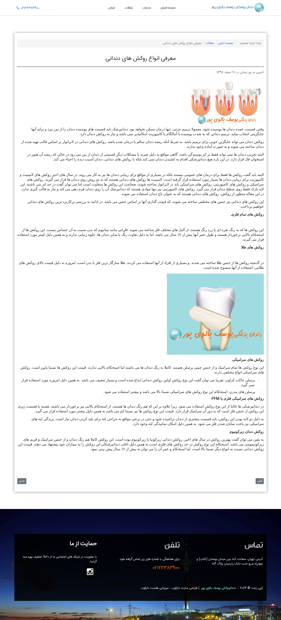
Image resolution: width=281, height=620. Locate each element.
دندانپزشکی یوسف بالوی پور (218, 588)
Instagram (90, 571)
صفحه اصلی (167, 7)
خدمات (146, 7)
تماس (111, 7)
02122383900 (30, 8)
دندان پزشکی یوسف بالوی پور (233, 7)
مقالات (129, 7)
